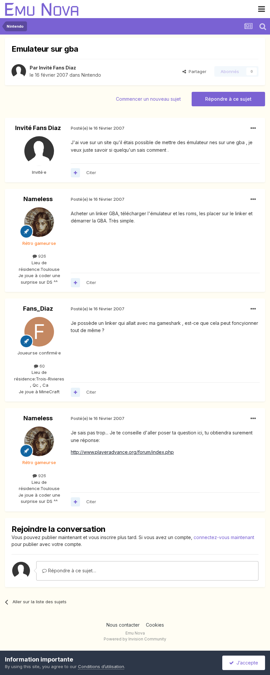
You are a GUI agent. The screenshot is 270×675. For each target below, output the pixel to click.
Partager (196, 71)
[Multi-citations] (75, 172)
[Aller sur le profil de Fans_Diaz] (39, 332)
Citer (91, 172)
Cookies (155, 625)
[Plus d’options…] (253, 128)
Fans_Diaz (38, 308)
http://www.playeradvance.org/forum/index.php (122, 452)
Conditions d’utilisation (101, 666)
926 (41, 256)
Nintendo (91, 75)
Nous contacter (123, 625)
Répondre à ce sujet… (71, 570)
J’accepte (246, 662)
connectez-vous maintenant (224, 537)
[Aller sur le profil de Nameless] (39, 222)
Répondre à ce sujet (228, 99)
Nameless (38, 198)
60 (41, 366)
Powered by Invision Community (135, 638)
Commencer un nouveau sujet (148, 99)
